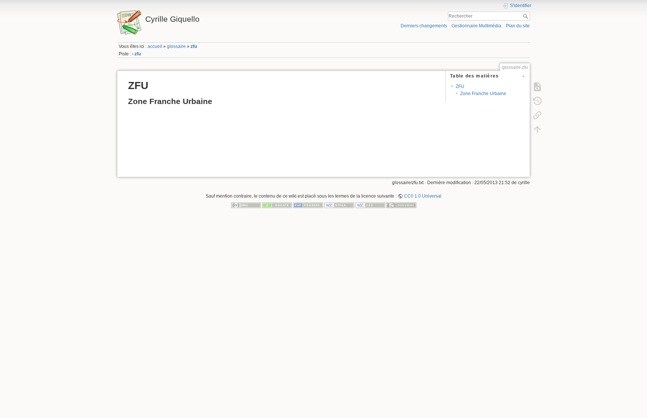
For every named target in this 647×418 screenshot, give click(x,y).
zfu (194, 46)
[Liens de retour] (537, 115)
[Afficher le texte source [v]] (537, 86)
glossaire (176, 46)
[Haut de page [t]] (537, 129)
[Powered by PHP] (308, 205)
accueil (155, 46)
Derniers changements (424, 25)
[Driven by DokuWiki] (401, 205)
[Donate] (277, 205)
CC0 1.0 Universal (422, 196)
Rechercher (526, 16)
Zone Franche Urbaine (483, 93)
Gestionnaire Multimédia (476, 25)
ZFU (460, 86)
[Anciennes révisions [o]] (537, 101)
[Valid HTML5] (339, 205)
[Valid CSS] (370, 205)
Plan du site (518, 25)
